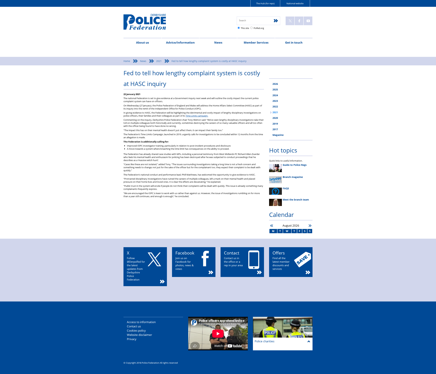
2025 (275, 89)
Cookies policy (136, 330)
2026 (275, 83)
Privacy (131, 339)
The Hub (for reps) (265, 3)
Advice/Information (180, 42)
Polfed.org (259, 28)
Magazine (278, 135)
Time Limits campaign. (197, 115)
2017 (275, 129)
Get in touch (293, 42)
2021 (159, 61)
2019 (275, 123)
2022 (275, 106)
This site (245, 28)
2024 (275, 95)
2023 (275, 100)
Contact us (134, 326)
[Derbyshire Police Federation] (149, 23)
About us (142, 42)
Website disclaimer (139, 335)
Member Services (256, 42)
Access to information (141, 322)
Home (126, 61)
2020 (275, 118)
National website (294, 3)
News (218, 42)
